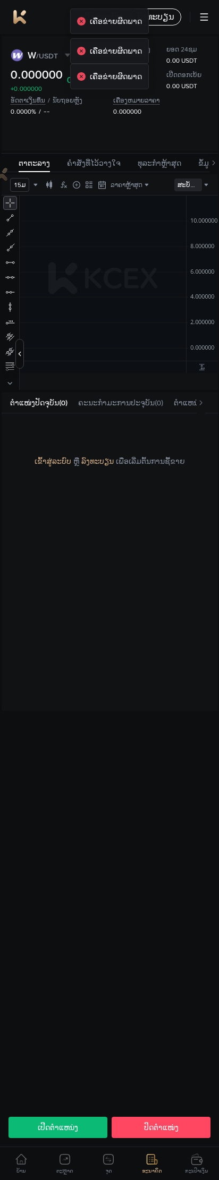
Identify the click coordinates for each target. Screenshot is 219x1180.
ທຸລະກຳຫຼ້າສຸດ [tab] (159, 163)
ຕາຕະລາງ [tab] (34, 163)
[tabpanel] (110, 461)
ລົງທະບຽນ (97, 461)
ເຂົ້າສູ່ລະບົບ (53, 461)
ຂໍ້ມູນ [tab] (206, 163)
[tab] (39, 403)
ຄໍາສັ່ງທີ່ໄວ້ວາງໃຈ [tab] (94, 163)
